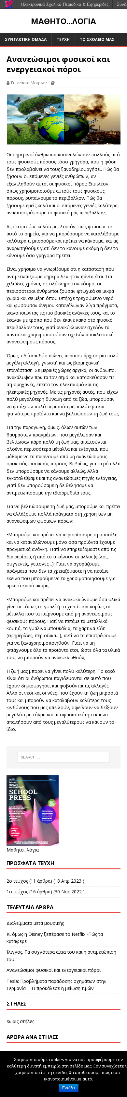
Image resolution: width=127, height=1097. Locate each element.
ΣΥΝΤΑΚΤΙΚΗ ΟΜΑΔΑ (26, 39)
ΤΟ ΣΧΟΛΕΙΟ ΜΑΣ (97, 39)
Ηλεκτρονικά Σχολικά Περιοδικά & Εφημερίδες (64, 4)
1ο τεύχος (17, 891)
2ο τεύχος (17, 881)
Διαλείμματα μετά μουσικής (35, 923)
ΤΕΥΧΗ (63, 39)
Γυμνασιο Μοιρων (29, 83)
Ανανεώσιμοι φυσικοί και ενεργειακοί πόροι (54, 970)
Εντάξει (68, 1088)
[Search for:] (63, 757)
